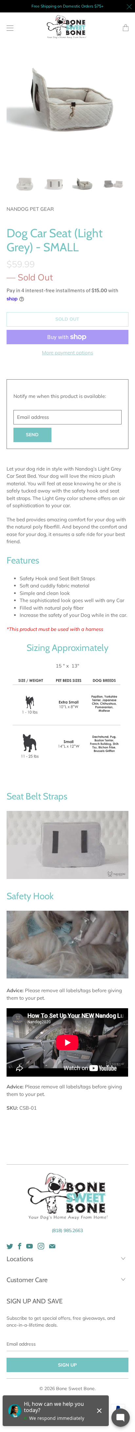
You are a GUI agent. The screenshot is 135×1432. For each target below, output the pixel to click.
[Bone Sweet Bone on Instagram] (41, 1246)
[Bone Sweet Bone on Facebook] (19, 1246)
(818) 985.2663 (67, 1230)
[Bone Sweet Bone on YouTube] (29, 1246)
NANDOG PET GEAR (30, 209)
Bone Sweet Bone (75, 1388)
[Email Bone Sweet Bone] (52, 1246)
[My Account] (8, 28)
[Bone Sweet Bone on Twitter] (10, 1246)
